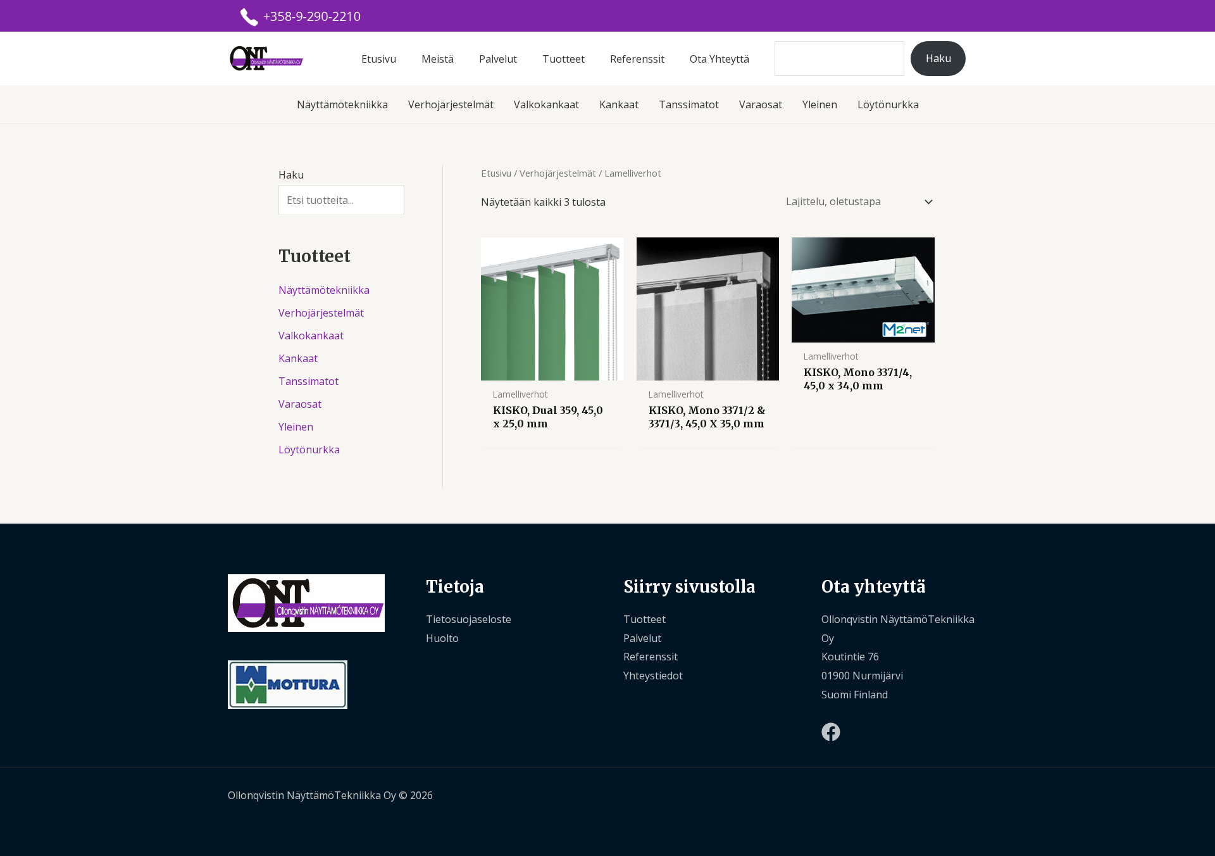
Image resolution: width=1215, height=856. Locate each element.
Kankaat (619, 104)
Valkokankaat (546, 104)
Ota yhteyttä (719, 59)
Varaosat (760, 104)
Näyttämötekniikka (342, 104)
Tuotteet (563, 59)
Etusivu (378, 59)
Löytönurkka (888, 104)
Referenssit (637, 59)
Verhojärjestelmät (451, 104)
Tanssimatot (689, 104)
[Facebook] (830, 731)
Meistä (437, 59)
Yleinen (819, 104)
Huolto (442, 638)
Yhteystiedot (653, 676)
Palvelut (498, 59)
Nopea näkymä (552, 369)
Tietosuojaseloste (468, 619)
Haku (938, 58)
